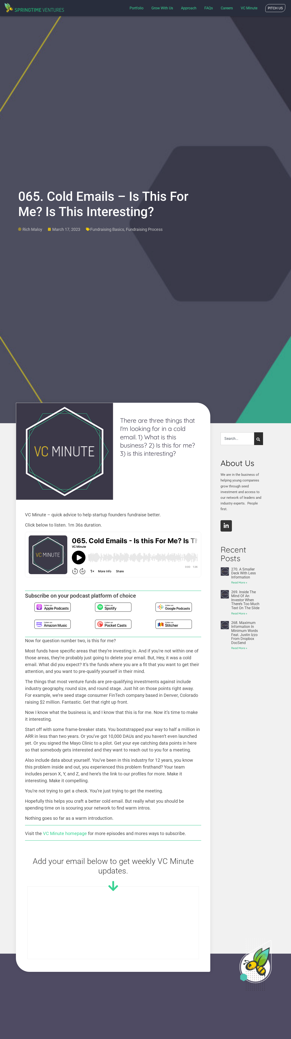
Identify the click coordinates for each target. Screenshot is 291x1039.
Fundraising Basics (107, 229)
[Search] (258, 438)
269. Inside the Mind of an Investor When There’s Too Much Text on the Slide (245, 600)
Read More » (239, 582)
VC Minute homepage (65, 833)
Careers (227, 8)
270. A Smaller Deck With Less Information (243, 573)
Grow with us (162, 8)
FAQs (208, 8)
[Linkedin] (226, 526)
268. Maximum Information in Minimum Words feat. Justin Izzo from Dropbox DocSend (244, 633)
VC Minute (249, 8)
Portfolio (136, 8)
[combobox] (237, 438)
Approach (188, 8)
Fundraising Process (144, 229)
